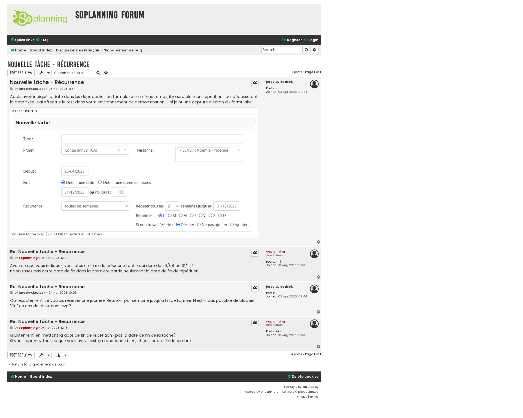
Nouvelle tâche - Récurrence (48, 64)
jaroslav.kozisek (279, 82)
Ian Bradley (310, 387)
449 (278, 261)
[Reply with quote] (255, 83)
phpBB (265, 392)
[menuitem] (42, 40)
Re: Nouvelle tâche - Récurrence (47, 252)
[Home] (40, 19)
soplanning (275, 251)
